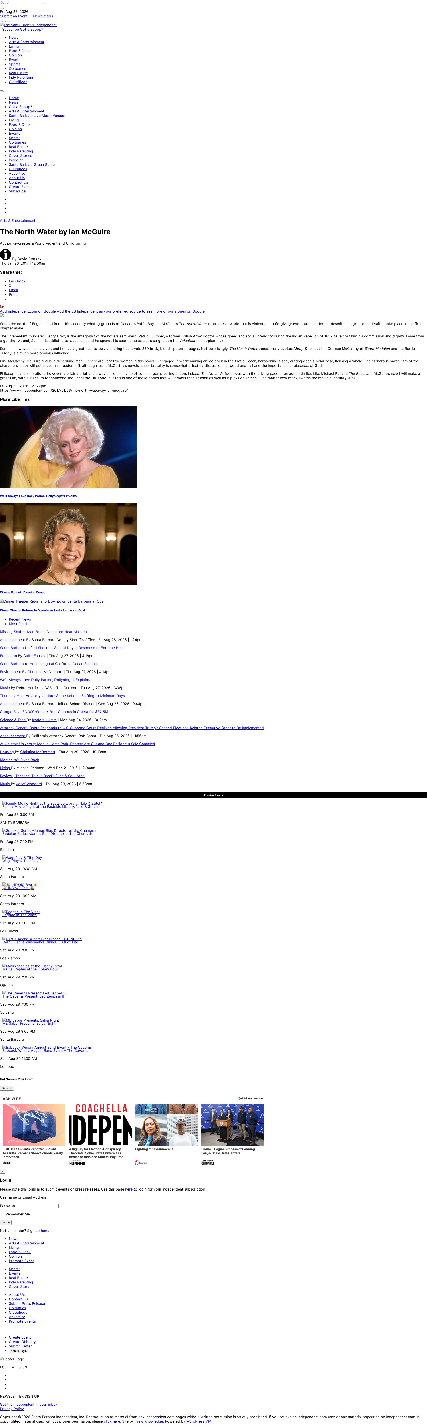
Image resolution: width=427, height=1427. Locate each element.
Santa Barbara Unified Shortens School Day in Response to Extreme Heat (62, 647)
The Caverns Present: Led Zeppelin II (33, 996)
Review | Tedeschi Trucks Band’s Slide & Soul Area (42, 776)
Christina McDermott (45, 671)
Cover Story (19, 1286)
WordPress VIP (198, 1421)
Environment (11, 671)
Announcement (13, 639)
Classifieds (18, 82)
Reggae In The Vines (19, 915)
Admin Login (19, 1351)
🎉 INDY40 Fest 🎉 (18, 888)
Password (8, 1205)
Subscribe (11, 29)
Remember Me (17, 1214)
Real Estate (18, 73)
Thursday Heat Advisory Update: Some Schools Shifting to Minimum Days (62, 695)
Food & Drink (20, 50)
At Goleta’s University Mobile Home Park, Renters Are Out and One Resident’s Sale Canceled (77, 744)
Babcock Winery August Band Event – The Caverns (45, 1050)
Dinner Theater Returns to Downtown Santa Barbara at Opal (42, 610)
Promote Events (22, 1321)
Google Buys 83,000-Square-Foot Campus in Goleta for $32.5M (54, 711)
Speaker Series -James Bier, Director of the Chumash (47, 833)
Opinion (15, 55)
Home (14, 98)
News (13, 37)
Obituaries (17, 68)
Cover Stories (20, 155)
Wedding (16, 160)
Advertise (17, 173)
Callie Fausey (34, 655)
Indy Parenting (21, 77)
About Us (17, 178)
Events (14, 59)
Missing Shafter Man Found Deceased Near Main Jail (44, 631)
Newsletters (43, 16)
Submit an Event (14, 16)
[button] (34, 1135)
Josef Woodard (29, 784)
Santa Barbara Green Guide (32, 164)
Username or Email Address (23, 1197)
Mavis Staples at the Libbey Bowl (30, 969)
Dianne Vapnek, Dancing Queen (22, 592)
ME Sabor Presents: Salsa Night (29, 1023)
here (129, 1189)
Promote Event (21, 1261)
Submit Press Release (27, 1303)
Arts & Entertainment (26, 42)
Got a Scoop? (31, 29)
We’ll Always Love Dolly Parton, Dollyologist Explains (38, 496)
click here (112, 1421)
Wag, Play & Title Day (20, 860)
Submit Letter (20, 1346)
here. (45, 1230)
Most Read (18, 623)
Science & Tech (13, 720)
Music (5, 687)
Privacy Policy (12, 1409)
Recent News (20, 619)
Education (9, 655)
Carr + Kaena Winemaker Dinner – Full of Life (40, 942)
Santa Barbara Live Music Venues (37, 115)
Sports (14, 64)
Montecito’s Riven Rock (19, 760)
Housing (7, 752)
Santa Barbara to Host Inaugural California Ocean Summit (48, 663)
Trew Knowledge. (150, 1421)
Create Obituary (22, 1341)
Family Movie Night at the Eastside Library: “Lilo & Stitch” (50, 806)
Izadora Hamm (44, 720)
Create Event (20, 186)
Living (14, 46)
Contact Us (18, 182)
